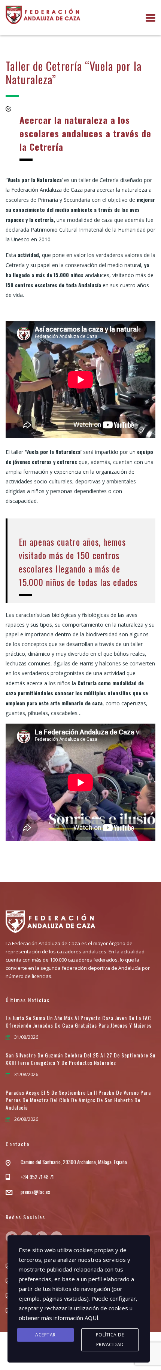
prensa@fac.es (35, 1191)
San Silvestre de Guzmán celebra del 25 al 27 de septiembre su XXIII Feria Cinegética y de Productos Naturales (80, 1058)
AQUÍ (91, 1318)
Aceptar (45, 1335)
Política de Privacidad (110, 1340)
